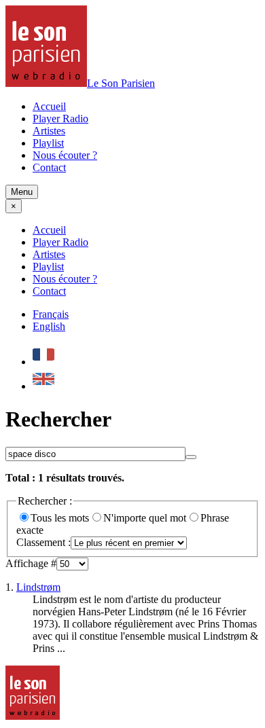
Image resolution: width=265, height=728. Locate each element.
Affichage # (30, 563)
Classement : (43, 542)
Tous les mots (60, 518)
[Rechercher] (191, 457)
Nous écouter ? (65, 155)
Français (51, 314)
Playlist (48, 143)
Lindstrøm (38, 587)
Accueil (49, 106)
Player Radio (60, 118)
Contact (49, 167)
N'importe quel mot (144, 518)
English (49, 326)
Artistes (49, 130)
